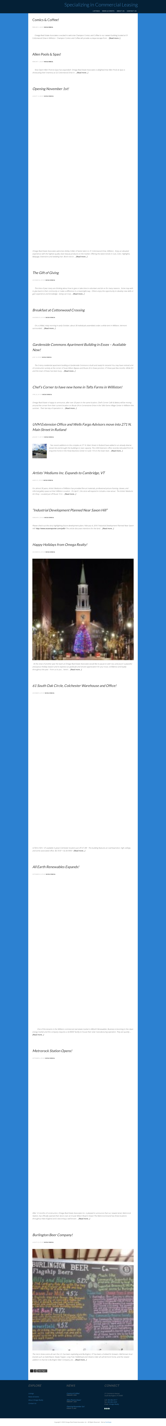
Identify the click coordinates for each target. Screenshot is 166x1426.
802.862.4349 (112, 1402)
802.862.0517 (112, 1400)
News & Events (33, 1397)
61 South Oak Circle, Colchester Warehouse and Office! (74, 685)
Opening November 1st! (50, 89)
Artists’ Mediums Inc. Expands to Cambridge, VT (68, 473)
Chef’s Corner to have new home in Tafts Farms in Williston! (77, 387)
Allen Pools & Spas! (46, 54)
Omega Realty (114, 1404)
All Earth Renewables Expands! (55, 867)
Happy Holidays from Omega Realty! (59, 544)
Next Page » (42, 1371)
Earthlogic (108, 1422)
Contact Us (32, 1403)
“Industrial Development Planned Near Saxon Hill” (69, 510)
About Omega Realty (35, 1400)
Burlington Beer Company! (52, 1235)
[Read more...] (114, 38)
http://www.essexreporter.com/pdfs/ (51, 528)
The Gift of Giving (45, 273)
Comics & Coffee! (45, 20)
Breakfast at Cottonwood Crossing (58, 310)
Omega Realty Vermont (41, 6)
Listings (31, 1393)
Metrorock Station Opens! (52, 1051)
